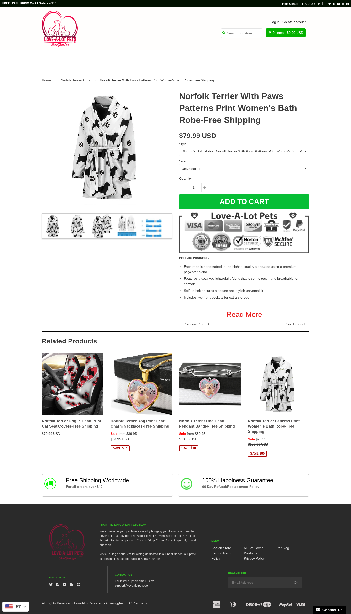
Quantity (185, 178)
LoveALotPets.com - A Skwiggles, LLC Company (110, 603)
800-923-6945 (311, 3)
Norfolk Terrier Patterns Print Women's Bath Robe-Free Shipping (274, 426)
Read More (244, 314)
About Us (293, 60)
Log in (275, 22)
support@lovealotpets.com (132, 585)
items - (288, 33)
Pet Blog (283, 548)
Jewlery (264, 60)
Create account (294, 22)
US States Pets (193, 60)
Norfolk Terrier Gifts (75, 80)
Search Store (221, 548)
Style (182, 144)
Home (46, 80)
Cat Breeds (124, 60)
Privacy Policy (254, 558)
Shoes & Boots (231, 60)
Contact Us (331, 610)
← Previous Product (194, 324)
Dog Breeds (90, 60)
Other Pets (157, 60)
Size (182, 161)
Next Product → (297, 324)
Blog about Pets (120, 554)
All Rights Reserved (56, 603)
